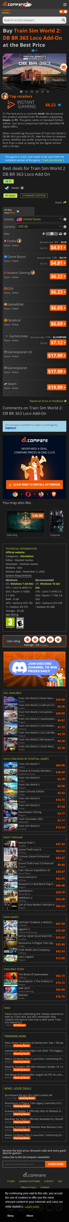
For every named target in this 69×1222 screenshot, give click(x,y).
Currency (9, 227)
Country (8, 219)
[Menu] (64, 5)
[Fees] (52, 234)
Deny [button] (10, 1215)
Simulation (27, 556)
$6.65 (57, 308)
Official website (15, 552)
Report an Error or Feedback (47, 401)
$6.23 (57, 292)
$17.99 (56, 355)
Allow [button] (29, 1215)
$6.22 (57, 276)
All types (10, 195)
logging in (10, 427)
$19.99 (56, 387)
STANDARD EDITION (34, 195)
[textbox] (29, 219)
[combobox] (38, 219)
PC (10, 181)
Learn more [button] (32, 1206)
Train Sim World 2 (53, 160)
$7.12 (57, 342)
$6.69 (57, 324)
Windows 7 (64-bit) (21, 583)
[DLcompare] (34, 1174)
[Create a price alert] (63, 68)
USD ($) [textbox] (23, 226)
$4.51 (57, 247)
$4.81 (57, 263)
